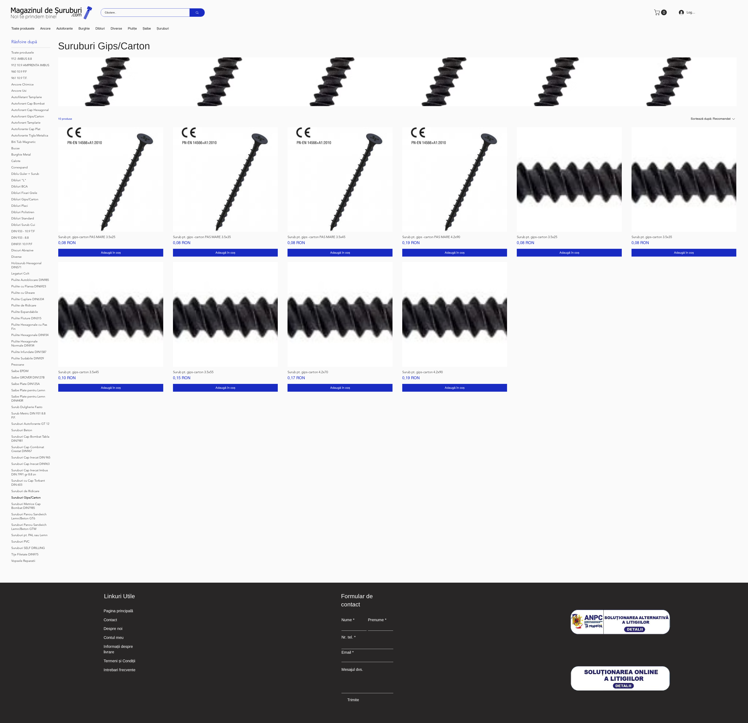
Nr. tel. (347, 637)
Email (346, 652)
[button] (45, 28)
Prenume (376, 620)
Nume (346, 620)
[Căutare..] (197, 13)
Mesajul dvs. (352, 669)
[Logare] (680, 12)
